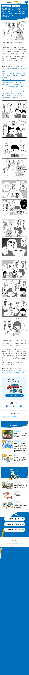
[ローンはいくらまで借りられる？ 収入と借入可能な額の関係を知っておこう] (8, 458)
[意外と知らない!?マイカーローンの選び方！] (8, 495)
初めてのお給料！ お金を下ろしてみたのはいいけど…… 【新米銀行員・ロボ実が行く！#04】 (14, 87)
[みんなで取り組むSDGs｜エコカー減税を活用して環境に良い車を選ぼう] (8, 505)
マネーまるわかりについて (14, 540)
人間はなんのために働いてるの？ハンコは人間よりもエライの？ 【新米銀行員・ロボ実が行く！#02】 (14, 75)
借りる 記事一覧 (14, 519)
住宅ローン (16, 455)
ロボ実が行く (16, 6)
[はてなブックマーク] (21, 406)
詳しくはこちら (14, 396)
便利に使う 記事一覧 (14, 530)
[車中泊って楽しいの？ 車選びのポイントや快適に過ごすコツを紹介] (8, 434)
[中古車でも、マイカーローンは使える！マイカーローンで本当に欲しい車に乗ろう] (8, 485)
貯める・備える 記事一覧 (14, 524)
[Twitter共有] (14, 406)
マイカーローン (6, 6)
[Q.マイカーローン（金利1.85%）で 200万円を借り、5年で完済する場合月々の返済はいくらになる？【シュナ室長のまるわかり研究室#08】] (8, 446)
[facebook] (7, 406)
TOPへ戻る (14, 534)
